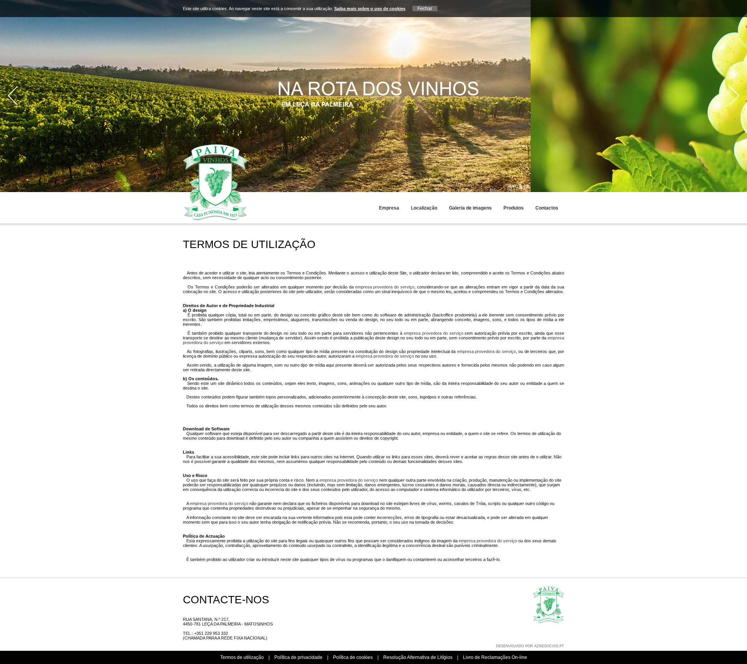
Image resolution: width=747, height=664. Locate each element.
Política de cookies (353, 657)
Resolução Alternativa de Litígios (417, 657)
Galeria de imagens (470, 208)
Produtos (513, 208)
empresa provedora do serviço (385, 287)
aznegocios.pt (549, 646)
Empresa (389, 208)
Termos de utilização (242, 657)
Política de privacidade (298, 657)
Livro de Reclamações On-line (495, 657)
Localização (424, 208)
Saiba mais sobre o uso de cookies (369, 8)
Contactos (546, 208)
